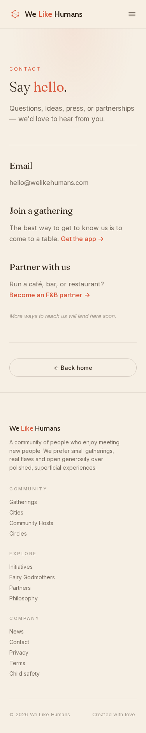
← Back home (73, 367)
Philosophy (23, 598)
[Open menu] (132, 14)
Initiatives (21, 566)
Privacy (18, 652)
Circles (18, 533)
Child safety (24, 673)
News (16, 631)
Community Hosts (31, 523)
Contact (19, 642)
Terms (17, 663)
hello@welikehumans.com (48, 182)
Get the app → (82, 239)
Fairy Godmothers (32, 577)
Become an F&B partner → (49, 295)
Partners (20, 587)
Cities (16, 512)
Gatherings (23, 502)
